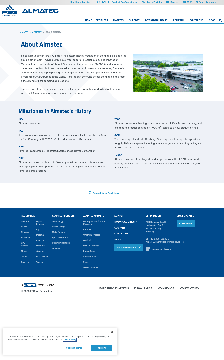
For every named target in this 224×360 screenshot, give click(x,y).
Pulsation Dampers (61, 242)
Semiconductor (90, 256)
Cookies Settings (74, 347)
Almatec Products (63, 216)
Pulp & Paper (89, 251)
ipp (37, 229)
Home (88, 20)
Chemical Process (91, 234)
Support (134, 20)
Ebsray (24, 251)
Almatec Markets (93, 216)
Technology (57, 221)
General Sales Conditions (106, 193)
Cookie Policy (166, 288)
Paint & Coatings (91, 245)
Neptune (40, 245)
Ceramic (87, 229)
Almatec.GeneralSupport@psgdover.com (165, 241)
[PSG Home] (11, 10)
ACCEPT (102, 347)
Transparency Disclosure (113, 288)
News (212, 20)
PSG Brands (28, 216)
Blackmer (25, 237)
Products (102, 20)
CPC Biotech (24, 244)
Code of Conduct (190, 288)
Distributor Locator (80, 2)
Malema (40, 234)
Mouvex (40, 240)
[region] (60, 341)
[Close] (112, 332)
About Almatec (53, 32)
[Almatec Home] (40, 10)
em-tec (24, 256)
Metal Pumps (58, 232)
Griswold (25, 261)
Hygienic (87, 240)
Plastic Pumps (58, 226)
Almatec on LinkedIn (162, 249)
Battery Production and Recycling (94, 223)
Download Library (156, 20)
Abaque (25, 221)
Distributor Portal (151, 2)
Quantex (40, 251)
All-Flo (24, 226)
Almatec (24, 32)
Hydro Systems (40, 223)
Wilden (39, 261)
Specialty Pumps (60, 237)
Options (56, 248)
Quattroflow (41, 256)
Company (178, 20)
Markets (118, 20)
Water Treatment (91, 267)
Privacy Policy (143, 288)
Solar (85, 261)
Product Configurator (123, 2)
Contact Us (196, 20)
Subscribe (187, 223)
